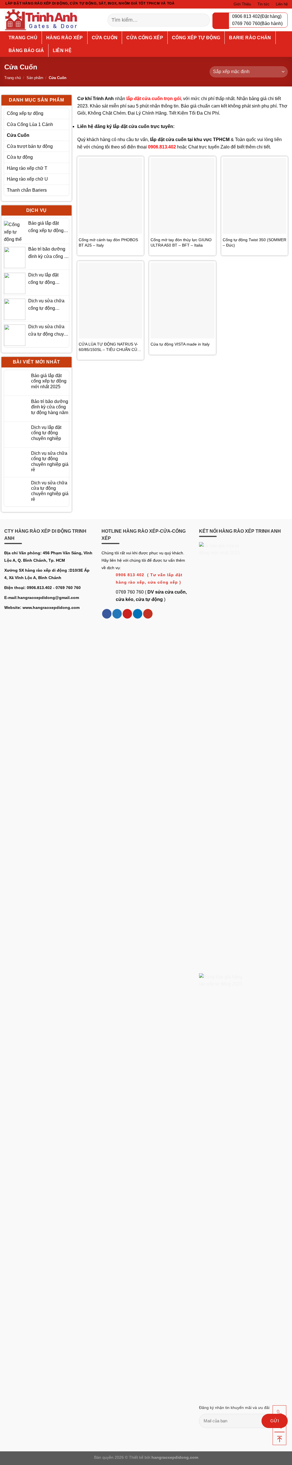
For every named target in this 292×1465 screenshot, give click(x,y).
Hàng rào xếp (64, 37)
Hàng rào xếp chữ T (27, 168)
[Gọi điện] (279, 1412)
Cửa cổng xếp (144, 37)
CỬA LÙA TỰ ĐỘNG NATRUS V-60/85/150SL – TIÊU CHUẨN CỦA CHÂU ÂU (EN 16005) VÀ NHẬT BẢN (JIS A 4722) (109, 347)
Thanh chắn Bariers (27, 190)
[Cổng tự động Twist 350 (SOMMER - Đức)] (254, 196)
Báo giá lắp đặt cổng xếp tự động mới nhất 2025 (46, 227)
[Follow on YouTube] (148, 614)
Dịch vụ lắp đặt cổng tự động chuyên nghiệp (43, 279)
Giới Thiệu (242, 4)
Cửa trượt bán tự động (30, 146)
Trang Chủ (23, 37)
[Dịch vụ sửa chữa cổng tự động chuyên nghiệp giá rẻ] (14, 309)
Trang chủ (12, 78)
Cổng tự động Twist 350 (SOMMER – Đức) (254, 242)
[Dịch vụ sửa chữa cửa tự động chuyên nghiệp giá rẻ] (14, 335)
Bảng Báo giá (26, 50)
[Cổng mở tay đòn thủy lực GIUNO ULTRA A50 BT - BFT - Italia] (182, 196)
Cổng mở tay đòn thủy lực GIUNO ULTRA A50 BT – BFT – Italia (181, 242)
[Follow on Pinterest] (127, 614)
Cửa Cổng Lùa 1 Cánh (30, 124)
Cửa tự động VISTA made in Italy (180, 344)
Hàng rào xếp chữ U (27, 179)
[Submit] (202, 20)
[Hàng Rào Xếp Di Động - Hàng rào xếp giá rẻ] (47, 20)
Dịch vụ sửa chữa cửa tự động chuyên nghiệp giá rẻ (48, 331)
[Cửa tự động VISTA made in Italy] (182, 300)
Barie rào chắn (250, 37)
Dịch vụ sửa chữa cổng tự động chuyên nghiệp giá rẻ (47, 305)
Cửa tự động (20, 157)
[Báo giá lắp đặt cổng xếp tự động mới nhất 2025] (14, 231)
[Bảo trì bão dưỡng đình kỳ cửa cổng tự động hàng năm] (14, 257)
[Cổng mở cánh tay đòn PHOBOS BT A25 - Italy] (110, 196)
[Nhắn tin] (279, 1425)
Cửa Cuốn (18, 135)
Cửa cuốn (105, 37)
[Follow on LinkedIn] (137, 614)
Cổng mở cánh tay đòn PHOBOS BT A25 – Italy (108, 242)
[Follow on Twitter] (117, 614)
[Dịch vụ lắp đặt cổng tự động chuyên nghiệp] (14, 283)
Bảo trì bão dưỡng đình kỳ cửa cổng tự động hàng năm (48, 253)
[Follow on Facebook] (106, 614)
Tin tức (263, 4)
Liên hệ (282, 4)
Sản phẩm (35, 78)
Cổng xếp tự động (196, 37)
